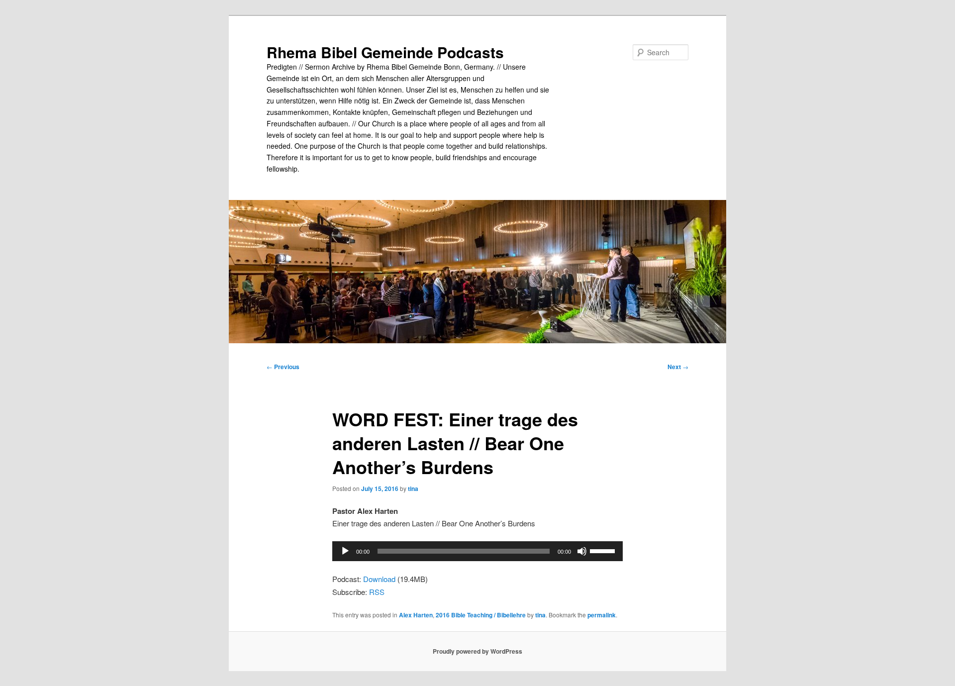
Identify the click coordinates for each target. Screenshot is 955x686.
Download (379, 579)
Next (678, 366)
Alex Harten (416, 614)
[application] (477, 551)
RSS (376, 592)
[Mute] (582, 551)
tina (413, 488)
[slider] (604, 550)
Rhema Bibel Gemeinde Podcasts (385, 52)
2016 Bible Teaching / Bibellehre (481, 614)
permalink (601, 614)
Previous (283, 366)
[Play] (345, 551)
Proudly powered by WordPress (477, 651)
